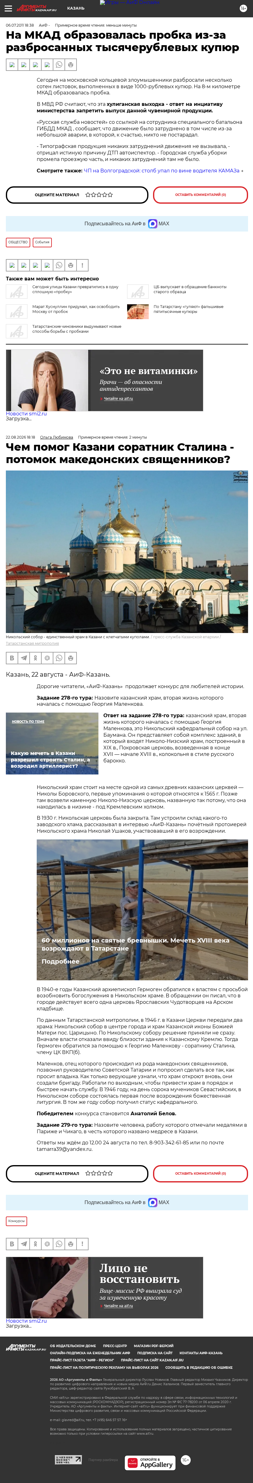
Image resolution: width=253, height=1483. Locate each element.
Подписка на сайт (154, 1353)
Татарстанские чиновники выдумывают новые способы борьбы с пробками (76, 329)
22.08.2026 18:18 (20, 437)
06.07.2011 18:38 (20, 25)
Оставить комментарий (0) (200, 195)
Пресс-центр (115, 1346)
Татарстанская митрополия (32, 643)
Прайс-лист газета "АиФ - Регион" (82, 1360)
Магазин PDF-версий (153, 1346)
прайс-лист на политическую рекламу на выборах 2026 (104, 1368)
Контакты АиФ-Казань (201, 1353)
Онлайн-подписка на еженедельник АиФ (90, 1353)
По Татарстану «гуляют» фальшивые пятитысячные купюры (188, 309)
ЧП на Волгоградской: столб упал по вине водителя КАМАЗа (161, 171)
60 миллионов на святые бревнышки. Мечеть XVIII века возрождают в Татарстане (136, 944)
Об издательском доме (73, 1346)
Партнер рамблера (103, 1460)
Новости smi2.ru (26, 414)
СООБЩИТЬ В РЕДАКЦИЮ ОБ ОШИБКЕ (199, 1368)
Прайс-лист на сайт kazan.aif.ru (152, 1360)
